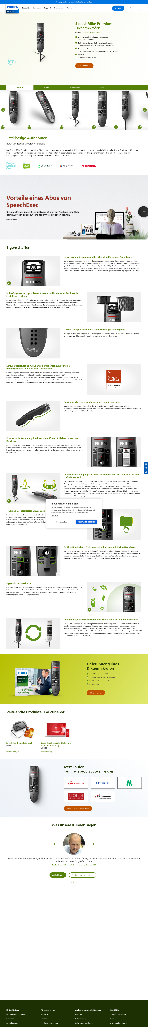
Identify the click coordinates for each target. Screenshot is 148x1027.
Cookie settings (62, 522)
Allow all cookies (86, 522)
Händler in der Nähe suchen (78, 808)
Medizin (78, 1014)
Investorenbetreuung (118, 1023)
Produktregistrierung (49, 1023)
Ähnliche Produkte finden (93, 32)
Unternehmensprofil (118, 1014)
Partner (70, 7)
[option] (13, 110)
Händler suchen (84, 65)
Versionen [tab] (46, 87)
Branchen (37, 7)
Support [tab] (101, 87)
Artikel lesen (57, 875)
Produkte (26, 7)
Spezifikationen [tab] (74, 87)
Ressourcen (58, 7)
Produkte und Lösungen (16, 1014)
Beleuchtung (80, 1018)
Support (47, 7)
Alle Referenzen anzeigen (83, 875)
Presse (112, 1018)
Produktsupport (12, 1023)
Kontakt (118, 8)
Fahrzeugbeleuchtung (84, 1023)
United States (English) (84, 2)
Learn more (54, 516)
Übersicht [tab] (20, 87)
